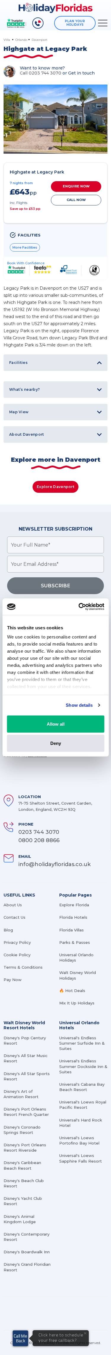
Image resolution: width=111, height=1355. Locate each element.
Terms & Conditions (23, 967)
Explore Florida (74, 904)
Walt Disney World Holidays (77, 975)
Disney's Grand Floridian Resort (27, 1267)
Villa (7, 40)
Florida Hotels (73, 917)
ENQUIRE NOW (76, 186)
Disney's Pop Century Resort (25, 1040)
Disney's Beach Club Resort (24, 1183)
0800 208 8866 (38, 840)
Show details (79, 705)
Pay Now (13, 979)
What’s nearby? (24, 389)
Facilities (18, 362)
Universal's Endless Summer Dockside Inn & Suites (83, 1066)
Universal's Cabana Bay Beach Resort (81, 1087)
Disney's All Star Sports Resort (27, 1076)
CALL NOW (76, 200)
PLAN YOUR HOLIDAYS (75, 23)
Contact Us (14, 917)
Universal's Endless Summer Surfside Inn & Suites (82, 1043)
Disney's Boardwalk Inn (27, 1251)
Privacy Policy (17, 942)
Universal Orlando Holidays (76, 957)
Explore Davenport (55, 486)
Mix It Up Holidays (76, 1003)
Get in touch (81, 73)
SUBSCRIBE (55, 586)
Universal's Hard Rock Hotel (80, 1123)
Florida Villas (71, 930)
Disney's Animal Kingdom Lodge (20, 1219)
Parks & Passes (74, 942)
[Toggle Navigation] (102, 23)
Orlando (21, 40)
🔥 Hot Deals (72, 990)
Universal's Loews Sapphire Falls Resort (80, 1158)
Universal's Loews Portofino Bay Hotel (79, 1140)
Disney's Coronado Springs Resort (22, 1130)
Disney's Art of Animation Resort (21, 1094)
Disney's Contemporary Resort (26, 1237)
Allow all (56, 723)
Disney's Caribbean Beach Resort (22, 1165)
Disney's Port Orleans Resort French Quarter (26, 1112)
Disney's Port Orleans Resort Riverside (25, 1147)
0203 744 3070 (38, 832)
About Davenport (26, 434)
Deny (55, 743)
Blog (8, 930)
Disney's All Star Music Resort (26, 1058)
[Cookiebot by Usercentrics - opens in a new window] (79, 607)
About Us (13, 904)
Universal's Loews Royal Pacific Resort (82, 1105)
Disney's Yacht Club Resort (23, 1201)
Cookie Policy (17, 954)
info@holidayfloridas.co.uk (54, 864)
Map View (18, 412)
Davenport (39, 40)
